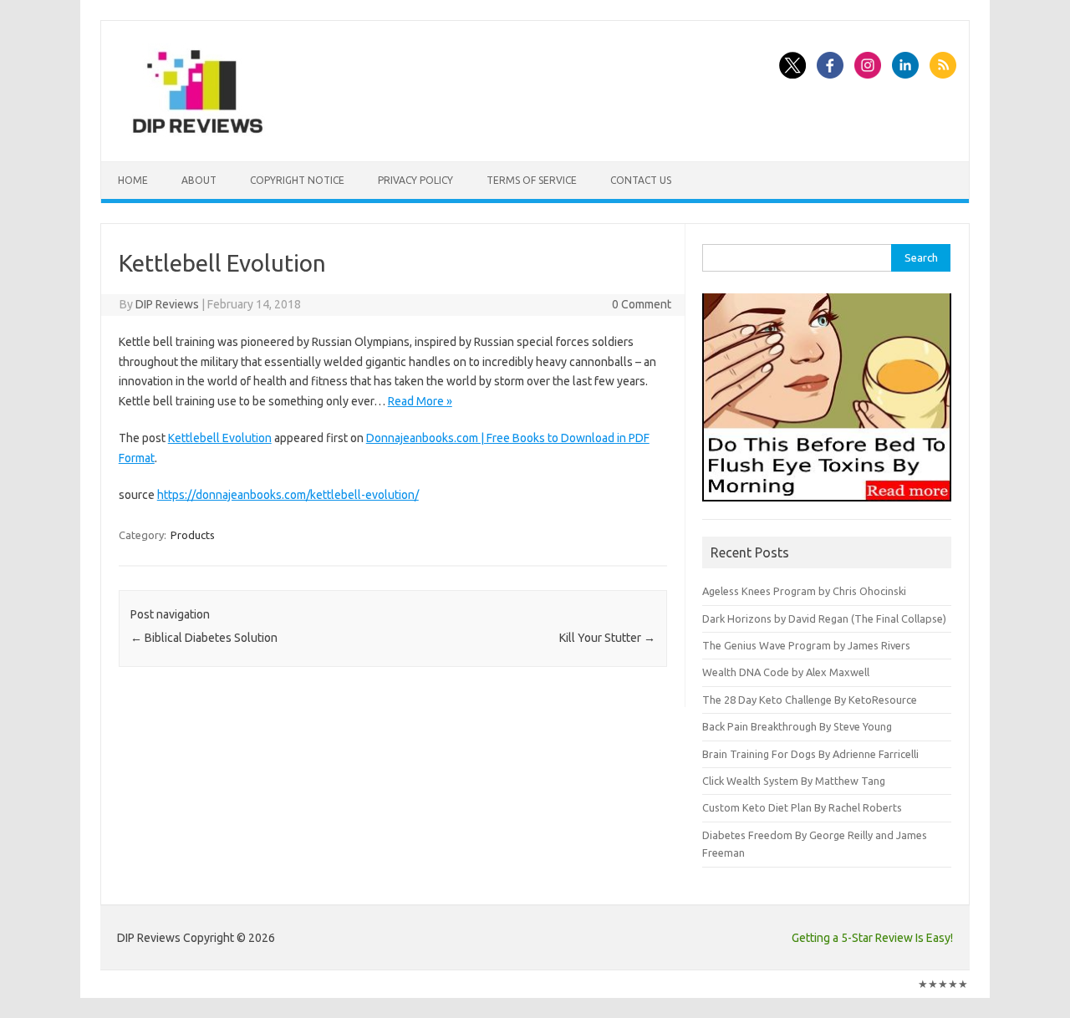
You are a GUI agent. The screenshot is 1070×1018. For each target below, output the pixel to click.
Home (133, 180)
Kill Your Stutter (607, 637)
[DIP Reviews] (196, 133)
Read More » (420, 401)
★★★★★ (943, 984)
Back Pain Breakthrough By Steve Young (797, 726)
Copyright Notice (297, 180)
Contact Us (640, 180)
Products (193, 535)
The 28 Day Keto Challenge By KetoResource (809, 699)
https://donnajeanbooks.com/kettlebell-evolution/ (288, 494)
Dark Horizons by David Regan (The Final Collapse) (824, 618)
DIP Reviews (167, 304)
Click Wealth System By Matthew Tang (793, 780)
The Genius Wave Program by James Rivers (806, 645)
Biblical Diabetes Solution (204, 637)
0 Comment (641, 304)
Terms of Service (532, 180)
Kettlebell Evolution (220, 438)
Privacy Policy (415, 180)
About (199, 180)
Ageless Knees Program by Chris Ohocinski (804, 591)
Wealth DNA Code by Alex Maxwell (785, 672)
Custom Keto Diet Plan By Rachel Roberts (802, 807)
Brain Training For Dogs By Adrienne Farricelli (810, 754)
